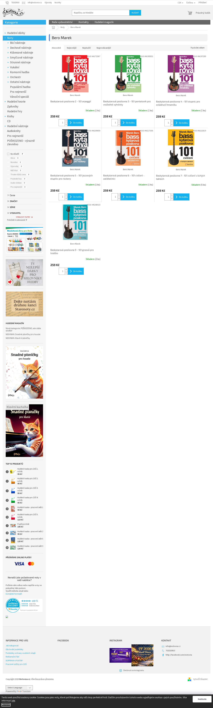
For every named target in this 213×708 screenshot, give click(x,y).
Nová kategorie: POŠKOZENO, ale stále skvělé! (23, 329)
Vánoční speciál (19, 97)
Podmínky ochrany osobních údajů (20, 653)
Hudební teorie (16, 102)
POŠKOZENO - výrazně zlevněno (21, 142)
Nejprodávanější (104, 47)
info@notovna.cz (173, 646)
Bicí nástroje (17, 43)
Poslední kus (18, 178)
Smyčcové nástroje (21, 58)
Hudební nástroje (17, 126)
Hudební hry (14, 111)
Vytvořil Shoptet (200, 679)
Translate (26, 691)
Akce (14, 158)
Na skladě (17, 154)
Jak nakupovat (12, 645)
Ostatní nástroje (20, 82)
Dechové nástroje (20, 48)
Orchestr (15, 77)
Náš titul (16, 170)
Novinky (58, 2)
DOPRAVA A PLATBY (14, 660)
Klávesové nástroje (21, 53)
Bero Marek (75, 95)
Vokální (14, 67)
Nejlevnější (71, 47)
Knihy (10, 116)
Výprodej (48, 2)
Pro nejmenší (18, 92)
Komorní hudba (19, 72)
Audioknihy (13, 131)
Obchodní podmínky (14, 649)
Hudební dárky (16, 33)
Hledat (135, 12)
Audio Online (18, 182)
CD (9, 121)
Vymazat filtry (23, 217)
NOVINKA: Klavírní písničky (18, 338)
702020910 (170, 650)
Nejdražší (86, 47)
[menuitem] (62, 22)
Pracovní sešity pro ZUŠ (16, 664)
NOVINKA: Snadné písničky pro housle (23, 334)
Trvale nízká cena (20, 174)
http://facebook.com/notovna (179, 654)
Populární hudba (20, 87)
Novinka (16, 162)
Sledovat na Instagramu (133, 670)
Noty (10, 38)
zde (13, 700)
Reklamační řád (12, 656)
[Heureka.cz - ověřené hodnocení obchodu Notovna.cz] (24, 605)
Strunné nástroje (20, 62)
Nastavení (6, 704)
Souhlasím (202, 699)
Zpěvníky (12, 107)
